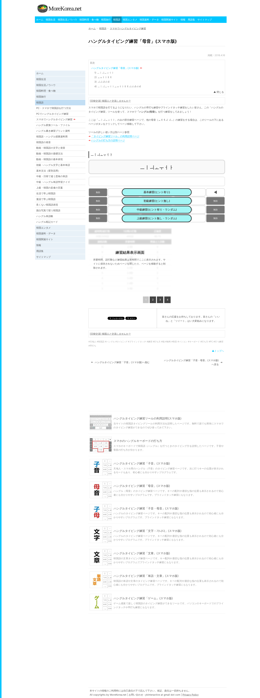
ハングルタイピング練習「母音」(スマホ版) (115, 68)
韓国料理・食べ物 (89, 19)
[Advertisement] (200, 249)
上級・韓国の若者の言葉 (49, 187)
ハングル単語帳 (44, 216)
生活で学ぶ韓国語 (46, 193)
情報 (183, 19)
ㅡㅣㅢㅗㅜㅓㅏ (105, 72)
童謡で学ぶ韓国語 (46, 199)
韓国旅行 (106, 19)
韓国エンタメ (130, 19)
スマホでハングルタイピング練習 (54, 119)
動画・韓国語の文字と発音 (50, 147)
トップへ (219, 350)
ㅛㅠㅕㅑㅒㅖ (105, 77)
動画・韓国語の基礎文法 (49, 153)
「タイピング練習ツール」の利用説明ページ (115, 136)
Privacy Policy (191, 694)
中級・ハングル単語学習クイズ (53, 181)
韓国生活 (50, 19)
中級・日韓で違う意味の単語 (52, 176)
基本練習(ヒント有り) (157, 192)
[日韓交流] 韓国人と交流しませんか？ (110, 100)
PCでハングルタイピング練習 (52, 113)
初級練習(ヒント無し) (157, 200)
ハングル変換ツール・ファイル (53, 125)
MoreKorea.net (64, 8)
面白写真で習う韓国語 (48, 210)
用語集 (191, 19)
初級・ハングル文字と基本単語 (53, 164)
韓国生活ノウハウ (67, 19)
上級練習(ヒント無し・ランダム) (157, 218)
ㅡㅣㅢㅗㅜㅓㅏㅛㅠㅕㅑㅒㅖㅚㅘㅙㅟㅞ (119, 86)
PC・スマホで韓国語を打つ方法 (53, 108)
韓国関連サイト (169, 19)
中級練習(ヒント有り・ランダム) (157, 209)
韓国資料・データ (149, 19)
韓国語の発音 (43, 142)
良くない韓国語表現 (47, 204)
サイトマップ (204, 19)
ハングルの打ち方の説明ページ (108, 140)
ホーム (39, 19)
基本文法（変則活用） (48, 170)
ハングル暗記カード (47, 221)
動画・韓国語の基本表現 (49, 159)
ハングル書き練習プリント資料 (53, 130)
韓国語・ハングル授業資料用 (52, 136)
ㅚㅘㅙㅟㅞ (104, 81)
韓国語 (116, 19)
